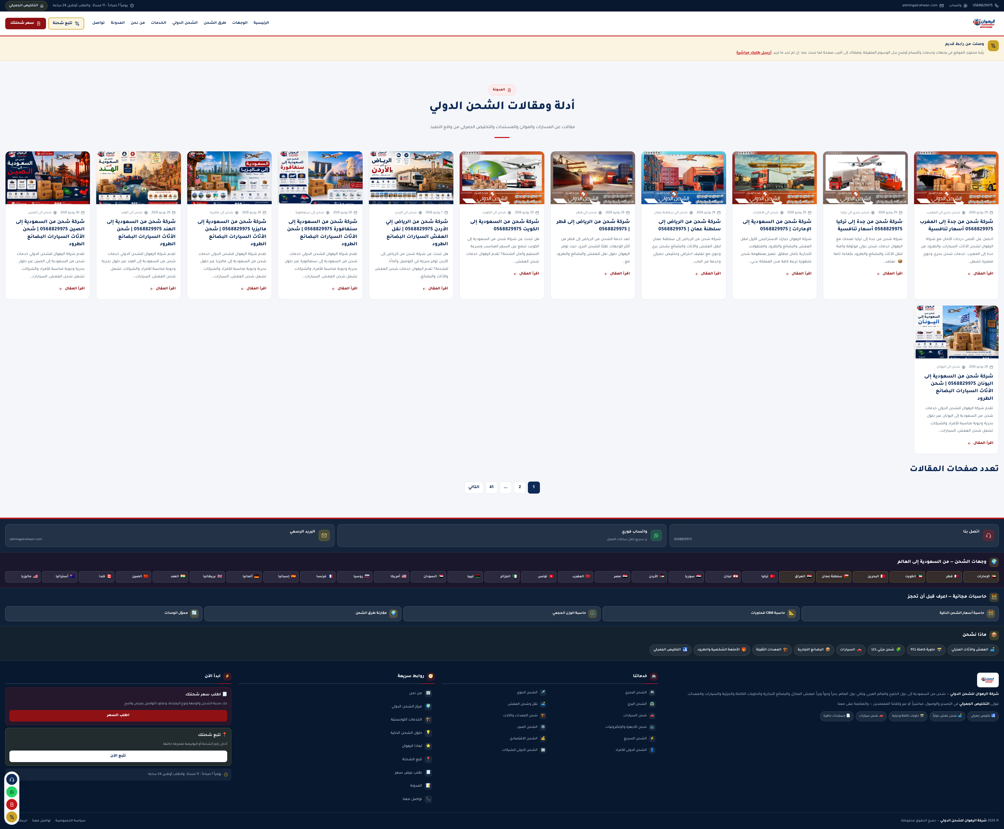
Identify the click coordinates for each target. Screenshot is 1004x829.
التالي (474, 487)
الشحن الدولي (185, 23)
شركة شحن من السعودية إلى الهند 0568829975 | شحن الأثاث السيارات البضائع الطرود (141, 233)
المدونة (118, 23)
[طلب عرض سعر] (11, 804)
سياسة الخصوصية (70, 821)
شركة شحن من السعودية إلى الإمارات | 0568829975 (777, 226)
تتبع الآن (118, 756)
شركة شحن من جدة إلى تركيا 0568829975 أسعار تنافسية (869, 226)
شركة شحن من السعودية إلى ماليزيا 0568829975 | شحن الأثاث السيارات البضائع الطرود (231, 233)
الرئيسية (261, 23)
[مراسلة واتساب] (11, 791)
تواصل (98, 23)
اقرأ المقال (983, 274)
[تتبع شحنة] (11, 816)
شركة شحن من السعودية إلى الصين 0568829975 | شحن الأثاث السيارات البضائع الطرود (50, 233)
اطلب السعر (118, 715)
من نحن (138, 23)
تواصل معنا (41, 821)
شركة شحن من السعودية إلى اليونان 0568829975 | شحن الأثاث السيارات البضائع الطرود (958, 388)
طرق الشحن (215, 23)
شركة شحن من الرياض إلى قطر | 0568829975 (593, 226)
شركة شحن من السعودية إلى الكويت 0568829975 (504, 226)
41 (491, 487)
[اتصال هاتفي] (11, 779)
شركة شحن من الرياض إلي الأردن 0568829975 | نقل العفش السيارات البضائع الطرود (417, 233)
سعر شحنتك (22, 23)
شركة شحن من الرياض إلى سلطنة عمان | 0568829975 (689, 226)
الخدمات (158, 23)
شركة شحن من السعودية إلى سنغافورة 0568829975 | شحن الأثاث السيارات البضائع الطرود (322, 233)
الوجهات (240, 23)
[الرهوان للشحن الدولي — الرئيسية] (985, 23)
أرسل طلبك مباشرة (754, 53)
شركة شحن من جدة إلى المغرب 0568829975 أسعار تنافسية (956, 226)
